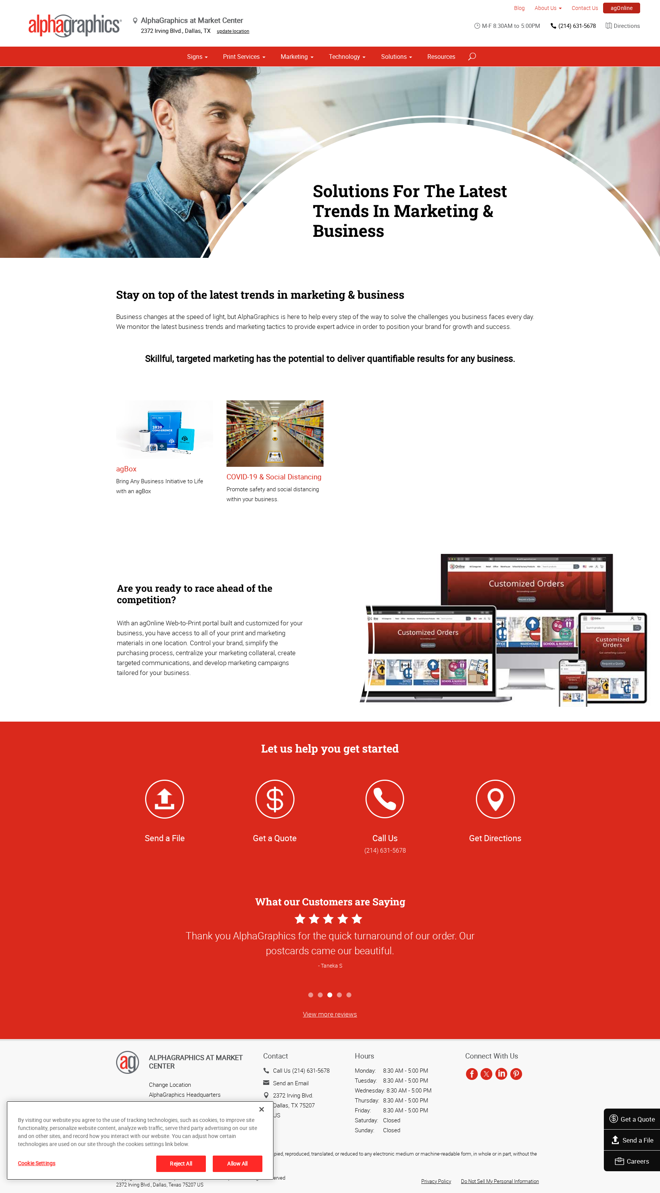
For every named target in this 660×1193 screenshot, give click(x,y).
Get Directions (495, 837)
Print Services (241, 56)
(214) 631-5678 (577, 25)
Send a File (638, 1140)
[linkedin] (501, 1074)
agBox (126, 469)
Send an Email (291, 1083)
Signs (194, 56)
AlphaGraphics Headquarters (185, 1094)
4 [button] (340, 995)
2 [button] (321, 995)
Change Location (170, 1084)
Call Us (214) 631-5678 (301, 1070)
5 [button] (349, 995)
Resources (441, 56)
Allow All (237, 1163)
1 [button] (311, 995)
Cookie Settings (36, 1163)
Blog (519, 7)
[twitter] (486, 1074)
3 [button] (330, 995)
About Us (545, 7)
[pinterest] (516, 1074)
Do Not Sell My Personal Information (500, 1181)
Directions (627, 25)
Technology (344, 56)
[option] (330, 949)
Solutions (394, 56)
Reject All (181, 1163)
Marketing (294, 56)
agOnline (622, 7)
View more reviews (330, 1014)
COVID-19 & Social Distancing (274, 477)
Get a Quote (638, 1119)
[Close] (261, 1109)
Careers (638, 1161)
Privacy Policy (436, 1181)
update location (233, 31)
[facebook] (472, 1074)
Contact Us (585, 7)
